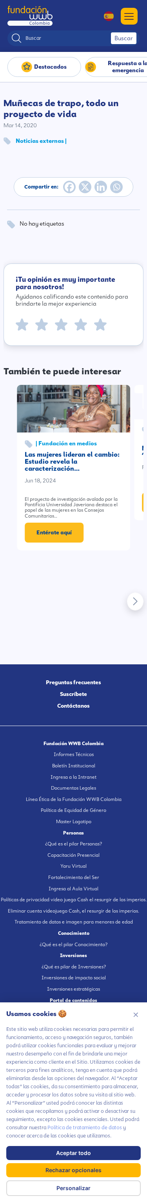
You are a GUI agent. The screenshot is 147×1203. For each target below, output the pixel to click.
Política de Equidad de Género (73, 810)
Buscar (123, 38)
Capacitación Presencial (73, 855)
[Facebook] (69, 187)
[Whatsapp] (116, 187)
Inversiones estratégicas (73, 989)
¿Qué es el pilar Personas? (73, 844)
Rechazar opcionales (73, 1170)
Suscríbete (73, 694)
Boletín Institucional (73, 766)
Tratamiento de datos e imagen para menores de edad (74, 922)
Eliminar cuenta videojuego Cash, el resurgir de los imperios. (73, 911)
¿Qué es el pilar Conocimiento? (73, 944)
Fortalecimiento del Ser (73, 877)
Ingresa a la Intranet (73, 777)
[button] (135, 601)
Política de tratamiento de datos (84, 1127)
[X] (85, 187)
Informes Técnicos (74, 754)
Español (105, 16)
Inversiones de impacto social (74, 978)
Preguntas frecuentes (73, 682)
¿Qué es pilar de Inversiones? (74, 967)
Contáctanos (73, 706)
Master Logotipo (73, 821)
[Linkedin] (100, 187)
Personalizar (73, 1188)
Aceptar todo (73, 1153)
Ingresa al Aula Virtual (73, 889)
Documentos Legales (73, 788)
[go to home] (30, 16)
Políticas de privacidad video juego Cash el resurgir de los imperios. (74, 899)
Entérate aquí (54, 532)
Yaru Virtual (73, 866)
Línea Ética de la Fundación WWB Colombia (74, 799)
